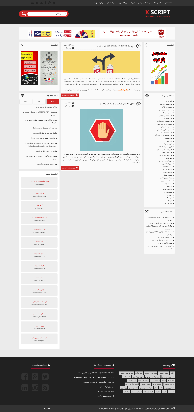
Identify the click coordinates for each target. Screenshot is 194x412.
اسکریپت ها (168, 138)
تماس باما (157, 3)
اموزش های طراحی (165, 161)
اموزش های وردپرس (126, 373)
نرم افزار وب (168, 203)
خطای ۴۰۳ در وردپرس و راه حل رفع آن (117, 104)
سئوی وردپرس (163, 373)
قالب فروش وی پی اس (164, 237)
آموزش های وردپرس (132, 384)
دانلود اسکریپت (143, 380)
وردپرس (126, 391)
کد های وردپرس (169, 384)
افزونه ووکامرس (138, 377)
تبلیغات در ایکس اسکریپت (141, 3)
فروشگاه (169, 197)
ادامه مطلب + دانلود (69, 95)
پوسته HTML (167, 169)
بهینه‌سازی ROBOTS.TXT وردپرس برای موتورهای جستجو (39, 113)
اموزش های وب (167, 163)
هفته (53, 101)
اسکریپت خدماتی (166, 127)
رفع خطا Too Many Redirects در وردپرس (115, 46)
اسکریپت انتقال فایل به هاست (46, 151)
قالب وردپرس (133, 388)
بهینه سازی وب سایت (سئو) (117, 3)
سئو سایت (138, 373)
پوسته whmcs (167, 172)
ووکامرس (124, 388)
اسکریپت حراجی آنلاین (165, 124)
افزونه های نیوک (167, 152)
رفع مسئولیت (98, 3)
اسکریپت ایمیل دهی (165, 112)
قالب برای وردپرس (168, 377)
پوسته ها (169, 186)
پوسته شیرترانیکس (166, 178)
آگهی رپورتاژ (168, 101)
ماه (39, 101)
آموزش (158, 391)
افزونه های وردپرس (165, 155)
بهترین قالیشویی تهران (165, 243)
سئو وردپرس (132, 380)
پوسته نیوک (168, 183)
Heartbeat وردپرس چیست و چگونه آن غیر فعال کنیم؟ (40, 121)
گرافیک (170, 200)
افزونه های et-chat (166, 144)
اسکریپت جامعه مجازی (164, 121)
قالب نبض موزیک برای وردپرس (46, 107)
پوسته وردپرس (167, 189)
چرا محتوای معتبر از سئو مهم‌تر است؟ (43, 138)
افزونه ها (169, 141)
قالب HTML (126, 377)
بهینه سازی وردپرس (150, 373)
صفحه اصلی (169, 3)
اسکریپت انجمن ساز (165, 110)
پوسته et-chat (167, 166)
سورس (169, 195)
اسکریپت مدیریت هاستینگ (163, 135)
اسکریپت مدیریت (166, 132)
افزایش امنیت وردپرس (152, 377)
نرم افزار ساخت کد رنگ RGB (46, 164)
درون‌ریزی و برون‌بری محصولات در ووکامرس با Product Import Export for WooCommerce (40, 144)
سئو (156, 388)
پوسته (164, 380)
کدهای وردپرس (169, 388)
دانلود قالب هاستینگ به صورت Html (44, 128)
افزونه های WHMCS (165, 146)
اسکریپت (171, 391)
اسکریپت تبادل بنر (166, 118)
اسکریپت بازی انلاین (165, 115)
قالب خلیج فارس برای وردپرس (162, 240)
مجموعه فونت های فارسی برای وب (160, 223)
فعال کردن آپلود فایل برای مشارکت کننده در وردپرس (159, 227)
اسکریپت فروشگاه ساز (164, 129)
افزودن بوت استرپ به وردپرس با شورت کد (159, 247)
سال (25, 101)
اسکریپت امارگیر (166, 107)
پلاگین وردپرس (155, 380)
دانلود (172, 373)
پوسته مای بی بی (166, 180)
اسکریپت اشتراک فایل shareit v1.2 (44, 133)
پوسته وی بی (168, 192)
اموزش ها (169, 158)
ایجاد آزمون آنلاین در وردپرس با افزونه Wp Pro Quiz (41, 157)
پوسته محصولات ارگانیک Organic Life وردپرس (160, 219)
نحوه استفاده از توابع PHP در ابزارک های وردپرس (159, 233)
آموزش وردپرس (136, 391)
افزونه (164, 391)
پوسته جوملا (168, 175)
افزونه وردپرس (148, 391)
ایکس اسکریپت (123, 90)
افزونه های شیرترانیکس (164, 149)
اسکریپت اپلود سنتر (165, 104)
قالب (160, 388)
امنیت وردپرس (157, 384)
